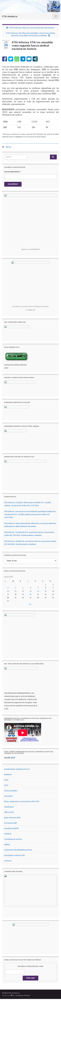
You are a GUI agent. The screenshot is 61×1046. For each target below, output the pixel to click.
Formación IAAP (10, 823)
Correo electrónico (12, 172)
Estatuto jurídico (10, 791)
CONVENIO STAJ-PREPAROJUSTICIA (18, 850)
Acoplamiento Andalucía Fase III (17, 769)
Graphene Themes (23, 995)
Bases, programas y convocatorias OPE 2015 (21, 802)
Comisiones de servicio (13, 839)
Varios (8, 147)
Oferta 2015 (9, 812)
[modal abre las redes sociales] (35, 58)
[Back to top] (54, 1039)
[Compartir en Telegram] (22, 58)
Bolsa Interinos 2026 (12, 818)
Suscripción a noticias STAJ (14, 855)
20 (30, 594)
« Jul (29, 604)
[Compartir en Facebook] (4, 58)
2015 (6, 785)
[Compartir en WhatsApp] (16, 58)
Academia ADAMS (11, 828)
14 (38, 591)
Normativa (8, 796)
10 (8, 591)
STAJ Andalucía (9, 16)
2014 (6, 780)
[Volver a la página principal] (30, 6)
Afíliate (7, 845)
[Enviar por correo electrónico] (29, 58)
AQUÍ (13, 758)
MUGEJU (7, 834)
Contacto (7, 861)
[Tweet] (10, 58)
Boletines (8, 775)
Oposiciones (9, 807)
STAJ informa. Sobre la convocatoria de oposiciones (32, 27)
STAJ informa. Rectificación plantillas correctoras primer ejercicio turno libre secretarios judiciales (30, 34)
